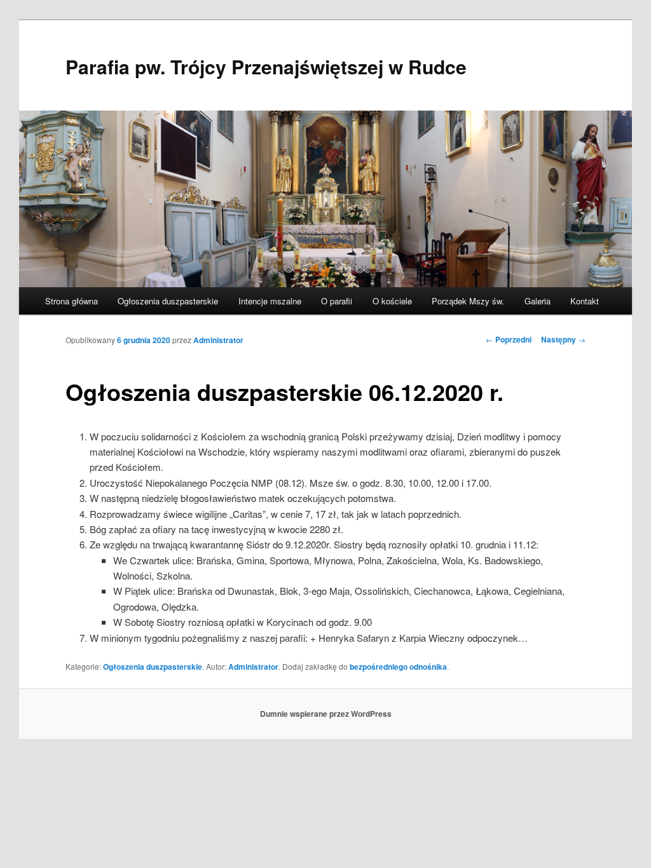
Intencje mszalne (269, 301)
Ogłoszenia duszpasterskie (168, 301)
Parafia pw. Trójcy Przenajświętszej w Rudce (266, 66)
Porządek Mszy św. (468, 301)
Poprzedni (508, 339)
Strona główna (71, 301)
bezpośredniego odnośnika (398, 666)
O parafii (336, 301)
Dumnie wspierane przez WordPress (326, 713)
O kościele (392, 301)
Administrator (218, 340)
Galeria (537, 301)
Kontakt (584, 301)
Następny (563, 339)
